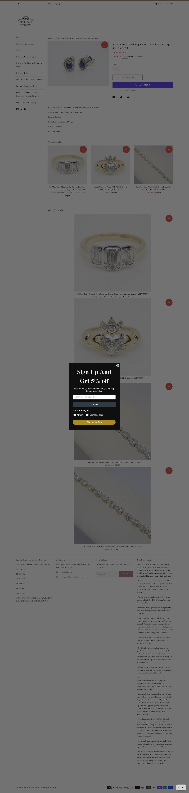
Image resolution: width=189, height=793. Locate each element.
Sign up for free (94, 422)
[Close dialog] (118, 365)
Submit (94, 404)
